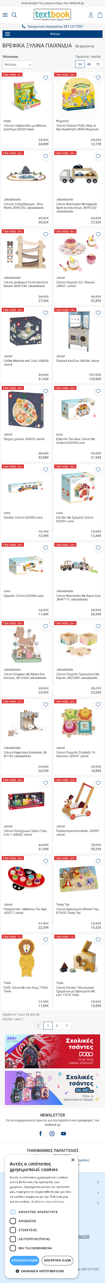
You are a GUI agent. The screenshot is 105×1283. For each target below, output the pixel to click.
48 (89, 64)
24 (80, 64)
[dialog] (41, 1216)
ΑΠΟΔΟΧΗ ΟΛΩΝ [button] (24, 1260)
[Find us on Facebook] (40, 1134)
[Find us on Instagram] (52, 1134)
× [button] (72, 1160)
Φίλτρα (55, 34)
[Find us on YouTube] (63, 1134)
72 (98, 64)
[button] (46, 77)
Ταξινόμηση (10, 56)
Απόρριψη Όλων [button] (57, 1260)
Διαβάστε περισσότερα (48, 1201)
